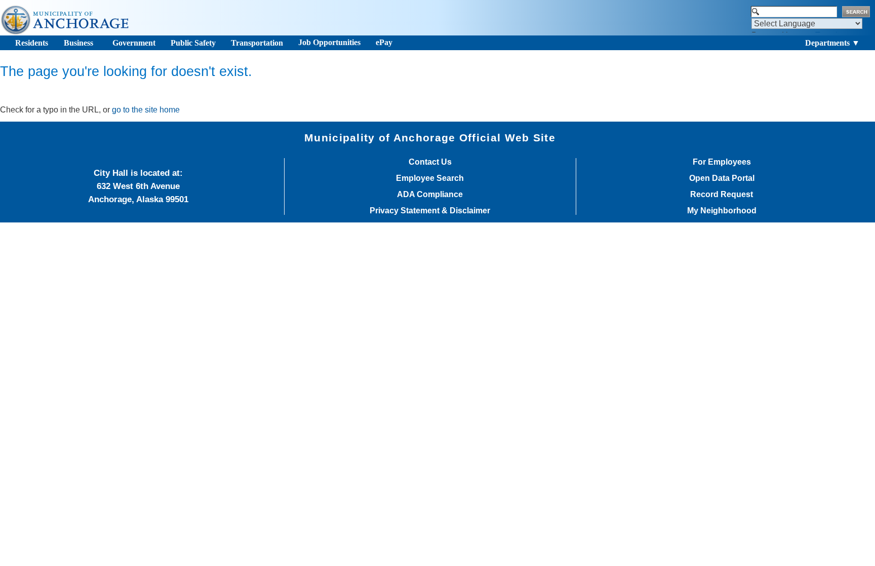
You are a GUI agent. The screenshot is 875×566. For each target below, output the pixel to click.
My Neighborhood (722, 211)
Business (78, 43)
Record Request (721, 195)
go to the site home (146, 109)
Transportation (257, 43)
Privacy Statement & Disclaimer (430, 211)
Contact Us (430, 162)
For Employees (722, 162)
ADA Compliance (430, 195)
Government (133, 43)
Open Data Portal (721, 178)
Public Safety (193, 43)
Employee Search (430, 178)
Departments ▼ (832, 43)
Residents (31, 43)
